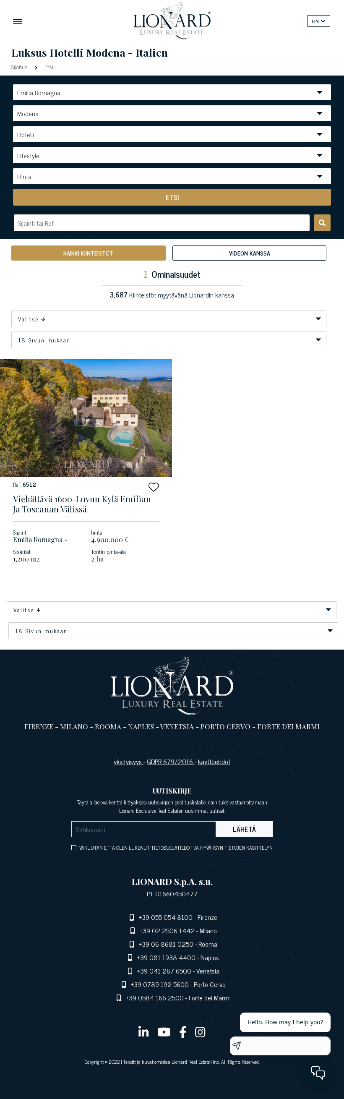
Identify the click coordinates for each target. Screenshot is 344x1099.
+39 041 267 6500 (164, 970)
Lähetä (244, 829)
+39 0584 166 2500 (154, 997)
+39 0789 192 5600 (159, 984)
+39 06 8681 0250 (166, 943)
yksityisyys (128, 761)
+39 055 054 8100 (165, 916)
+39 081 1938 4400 (166, 957)
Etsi (48, 66)
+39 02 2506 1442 (167, 930)
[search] (322, 222)
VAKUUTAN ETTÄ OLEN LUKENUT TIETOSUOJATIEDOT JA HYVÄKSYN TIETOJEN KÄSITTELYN (176, 847)
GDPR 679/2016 (171, 761)
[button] (154, 487)
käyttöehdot (214, 761)
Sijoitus (20, 66)
